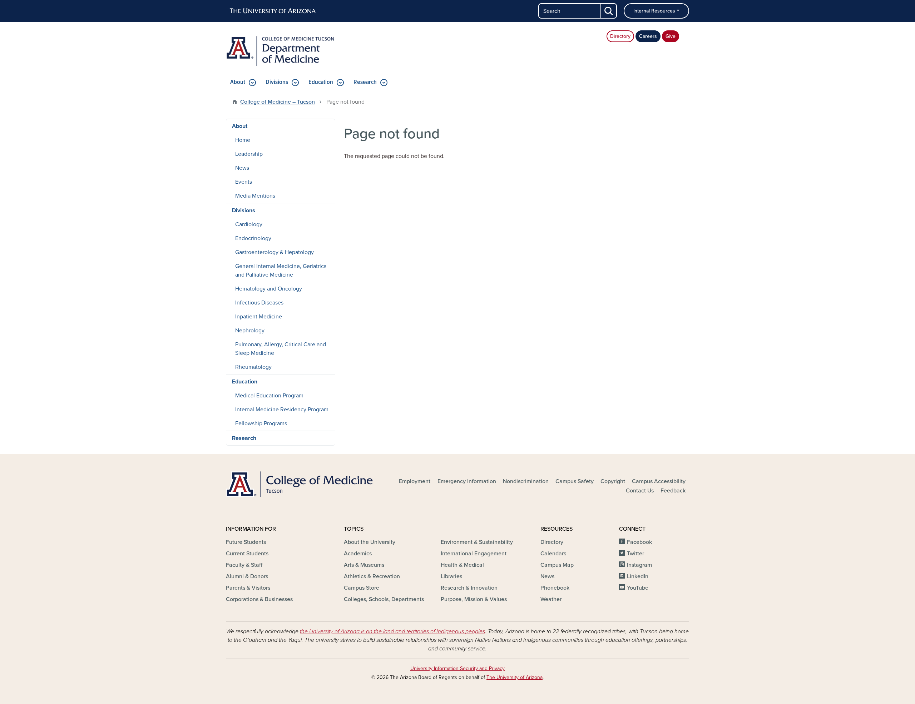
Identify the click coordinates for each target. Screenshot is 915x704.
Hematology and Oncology (268, 288)
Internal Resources (654, 11)
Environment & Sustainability (477, 542)
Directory (620, 36)
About (237, 82)
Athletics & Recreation (372, 576)
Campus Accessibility (659, 481)
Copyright (612, 481)
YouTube (637, 587)
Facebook (639, 542)
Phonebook (554, 587)
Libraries (451, 576)
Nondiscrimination (526, 481)
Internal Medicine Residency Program (281, 409)
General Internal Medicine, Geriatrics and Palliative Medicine (280, 270)
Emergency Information (466, 481)
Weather (551, 599)
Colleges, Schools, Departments (384, 599)
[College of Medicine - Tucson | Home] (300, 484)
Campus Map (557, 565)
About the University (369, 542)
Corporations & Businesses (259, 599)
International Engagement (473, 553)
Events (243, 181)
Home (242, 140)
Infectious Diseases (259, 302)
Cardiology (248, 224)
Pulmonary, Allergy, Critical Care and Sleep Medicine (280, 349)
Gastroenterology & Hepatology (274, 252)
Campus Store (361, 587)
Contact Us (640, 490)
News (242, 168)
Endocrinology (253, 238)
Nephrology (249, 330)
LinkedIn (637, 576)
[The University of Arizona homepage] (273, 11)
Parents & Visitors (248, 587)
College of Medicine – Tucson (277, 101)
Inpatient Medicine (258, 316)
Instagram (639, 565)
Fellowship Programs (261, 423)
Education (320, 82)
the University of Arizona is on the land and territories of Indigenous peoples (392, 631)
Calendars (553, 553)
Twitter (635, 553)
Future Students (246, 542)
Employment (414, 481)
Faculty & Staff (244, 565)
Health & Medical (462, 565)
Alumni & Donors (247, 576)
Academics (358, 553)
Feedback (673, 490)
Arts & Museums (364, 565)
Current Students (247, 553)
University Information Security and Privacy (457, 668)
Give (671, 36)
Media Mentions (255, 195)
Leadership (249, 154)
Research (365, 82)
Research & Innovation (469, 587)
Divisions (277, 82)
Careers (648, 36)
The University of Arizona (514, 677)
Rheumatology (253, 367)
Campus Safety (574, 481)
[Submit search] (609, 11)
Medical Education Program (269, 395)
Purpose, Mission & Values (474, 599)
